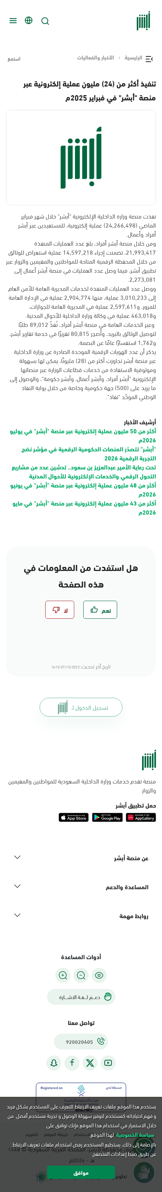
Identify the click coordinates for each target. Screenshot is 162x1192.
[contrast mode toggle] (99, 974)
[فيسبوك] (71, 1062)
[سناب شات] (53, 1062)
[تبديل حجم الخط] (81, 974)
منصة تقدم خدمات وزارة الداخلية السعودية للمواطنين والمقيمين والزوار (82, 785)
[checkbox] (100, 610)
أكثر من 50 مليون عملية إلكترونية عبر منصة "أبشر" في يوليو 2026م (83, 435)
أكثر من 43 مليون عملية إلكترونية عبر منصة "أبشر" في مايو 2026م (84, 507)
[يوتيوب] (108, 1062)
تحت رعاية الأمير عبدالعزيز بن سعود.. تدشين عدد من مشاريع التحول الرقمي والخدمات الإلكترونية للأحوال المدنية (84, 471)
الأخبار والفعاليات (95, 57)
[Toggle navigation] (12, 20)
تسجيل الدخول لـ (90, 707)
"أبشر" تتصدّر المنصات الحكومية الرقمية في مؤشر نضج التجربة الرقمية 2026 (88, 453)
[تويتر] (90, 1062)
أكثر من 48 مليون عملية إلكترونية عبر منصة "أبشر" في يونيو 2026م (83, 489)
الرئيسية (133, 57)
